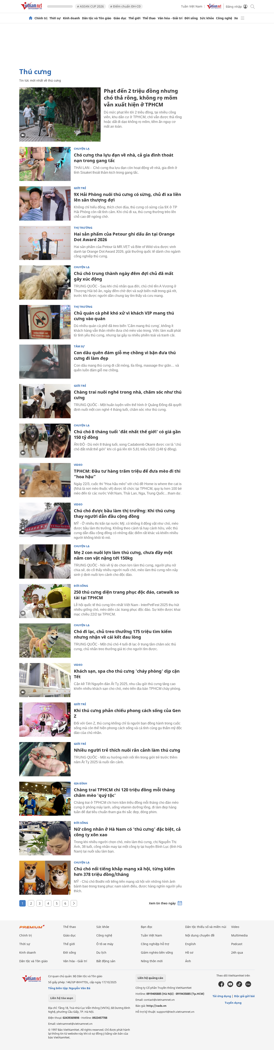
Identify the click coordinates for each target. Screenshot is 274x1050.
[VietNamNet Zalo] (248, 986)
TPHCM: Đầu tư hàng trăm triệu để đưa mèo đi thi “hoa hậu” (127, 473)
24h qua (237, 952)
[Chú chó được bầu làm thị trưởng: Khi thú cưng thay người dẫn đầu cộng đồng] (45, 520)
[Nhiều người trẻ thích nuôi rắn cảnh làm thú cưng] (45, 759)
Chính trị (40, 18)
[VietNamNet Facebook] (221, 986)
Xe (236, 18)
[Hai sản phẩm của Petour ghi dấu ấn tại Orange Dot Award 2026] (45, 243)
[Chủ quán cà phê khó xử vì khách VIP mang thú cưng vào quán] (45, 322)
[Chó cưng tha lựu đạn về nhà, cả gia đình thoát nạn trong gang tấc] (45, 164)
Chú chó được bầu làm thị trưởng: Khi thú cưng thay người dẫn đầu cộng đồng (124, 513)
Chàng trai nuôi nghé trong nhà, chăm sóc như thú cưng (128, 394)
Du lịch (101, 952)
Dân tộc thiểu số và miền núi (205, 927)
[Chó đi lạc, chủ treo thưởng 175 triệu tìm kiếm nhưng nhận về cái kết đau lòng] (45, 640)
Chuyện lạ (81, 148)
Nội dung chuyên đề (199, 935)
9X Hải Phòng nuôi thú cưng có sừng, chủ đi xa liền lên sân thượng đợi (127, 197)
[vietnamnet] (32, 10)
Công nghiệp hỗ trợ (155, 944)
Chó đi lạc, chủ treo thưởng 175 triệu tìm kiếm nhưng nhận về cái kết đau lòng (123, 634)
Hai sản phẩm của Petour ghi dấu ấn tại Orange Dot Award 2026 (124, 236)
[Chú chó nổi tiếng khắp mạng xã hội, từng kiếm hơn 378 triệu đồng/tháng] (45, 878)
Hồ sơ (189, 952)
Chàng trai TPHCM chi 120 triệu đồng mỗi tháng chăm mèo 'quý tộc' (124, 792)
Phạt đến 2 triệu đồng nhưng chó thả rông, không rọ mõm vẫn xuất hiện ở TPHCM (141, 97)
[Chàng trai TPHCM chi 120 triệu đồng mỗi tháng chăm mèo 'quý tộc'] (45, 799)
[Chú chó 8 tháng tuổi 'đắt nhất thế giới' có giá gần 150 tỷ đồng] (45, 441)
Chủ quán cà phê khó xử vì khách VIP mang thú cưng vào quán (124, 315)
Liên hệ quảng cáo (150, 978)
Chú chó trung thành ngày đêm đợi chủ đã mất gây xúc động (123, 276)
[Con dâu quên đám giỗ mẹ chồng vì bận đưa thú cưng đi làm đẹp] (45, 362)
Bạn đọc (146, 927)
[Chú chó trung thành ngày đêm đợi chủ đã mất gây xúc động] (45, 282)
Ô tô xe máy (104, 944)
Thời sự (55, 18)
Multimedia (239, 935)
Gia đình (80, 783)
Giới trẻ (80, 188)
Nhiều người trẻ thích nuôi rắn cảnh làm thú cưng (127, 750)
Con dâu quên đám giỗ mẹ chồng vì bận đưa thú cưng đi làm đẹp (125, 355)
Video (78, 464)
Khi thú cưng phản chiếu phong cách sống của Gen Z (127, 713)
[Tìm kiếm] (252, 6)
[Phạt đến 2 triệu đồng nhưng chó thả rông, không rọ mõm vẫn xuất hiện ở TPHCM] (60, 114)
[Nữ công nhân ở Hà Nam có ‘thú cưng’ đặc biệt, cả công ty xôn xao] (45, 838)
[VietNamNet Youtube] (230, 986)
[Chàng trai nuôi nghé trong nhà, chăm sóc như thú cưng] (45, 401)
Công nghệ (224, 18)
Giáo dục (119, 18)
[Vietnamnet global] (214, 8)
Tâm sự (79, 346)
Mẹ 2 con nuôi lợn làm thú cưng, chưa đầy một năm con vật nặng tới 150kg (123, 555)
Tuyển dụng (233, 1003)
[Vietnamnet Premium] (32, 929)
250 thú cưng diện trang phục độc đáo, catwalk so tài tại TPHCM (126, 594)
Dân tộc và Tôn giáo (96, 18)
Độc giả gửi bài (244, 996)
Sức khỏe (207, 18)
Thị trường (83, 227)
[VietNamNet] (30, 18)
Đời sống (191, 18)
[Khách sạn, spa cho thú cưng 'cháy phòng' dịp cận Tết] (45, 680)
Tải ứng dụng (222, 996)
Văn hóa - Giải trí (170, 18)
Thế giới (134, 18)
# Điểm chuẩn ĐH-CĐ (125, 6)
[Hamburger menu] (242, 18)
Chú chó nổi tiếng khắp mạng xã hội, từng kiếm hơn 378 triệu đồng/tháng (124, 871)
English (190, 944)
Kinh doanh (71, 18)
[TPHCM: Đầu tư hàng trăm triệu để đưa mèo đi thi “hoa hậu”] (45, 480)
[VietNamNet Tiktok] (239, 986)
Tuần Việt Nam (191, 6)
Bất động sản (105, 961)
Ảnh (188, 961)
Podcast (236, 944)
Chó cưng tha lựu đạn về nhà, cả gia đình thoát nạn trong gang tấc (123, 157)
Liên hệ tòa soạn (61, 998)
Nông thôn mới (152, 961)
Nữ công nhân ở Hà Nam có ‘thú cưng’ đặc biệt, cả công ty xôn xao (127, 832)
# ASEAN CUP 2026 (90, 6)
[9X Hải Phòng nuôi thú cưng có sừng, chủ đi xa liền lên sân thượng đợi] (45, 203)
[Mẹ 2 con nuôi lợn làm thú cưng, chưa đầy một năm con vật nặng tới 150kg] (45, 561)
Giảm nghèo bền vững (157, 952)
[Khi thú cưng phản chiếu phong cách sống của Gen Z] (45, 719)
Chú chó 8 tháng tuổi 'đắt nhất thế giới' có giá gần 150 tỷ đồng (127, 434)
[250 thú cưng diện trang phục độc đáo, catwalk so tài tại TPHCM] (45, 601)
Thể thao (149, 18)
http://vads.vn (156, 1006)
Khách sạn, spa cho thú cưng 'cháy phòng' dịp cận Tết (127, 674)
